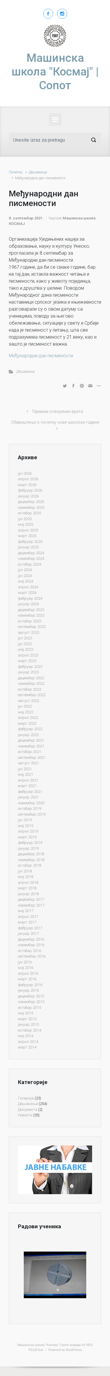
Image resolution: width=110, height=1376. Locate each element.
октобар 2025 (29, 513)
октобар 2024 (29, 564)
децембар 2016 (31, 939)
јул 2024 (25, 570)
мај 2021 (25, 774)
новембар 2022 (31, 683)
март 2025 (27, 536)
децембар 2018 (31, 854)
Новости (25, 1115)
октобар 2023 (29, 621)
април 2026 (28, 479)
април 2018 (28, 882)
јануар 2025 (28, 547)
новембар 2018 (31, 860)
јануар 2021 (28, 797)
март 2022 (27, 723)
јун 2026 (25, 473)
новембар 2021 (31, 746)
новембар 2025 (31, 507)
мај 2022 (25, 712)
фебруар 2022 (30, 729)
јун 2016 (25, 962)
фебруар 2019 (30, 842)
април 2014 (28, 1041)
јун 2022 (25, 706)
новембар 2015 (31, 1002)
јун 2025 (25, 519)
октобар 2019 (29, 808)
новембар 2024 (31, 558)
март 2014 (27, 1047)
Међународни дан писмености (41, 355)
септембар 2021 (31, 757)
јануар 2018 (28, 894)
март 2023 (27, 661)
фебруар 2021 (30, 791)
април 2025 (28, 530)
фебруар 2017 (30, 928)
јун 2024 (25, 575)
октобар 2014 (29, 1030)
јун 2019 (25, 820)
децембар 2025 (31, 501)
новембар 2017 (31, 905)
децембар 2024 (31, 553)
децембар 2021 (31, 740)
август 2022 (28, 700)
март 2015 (27, 1019)
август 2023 (28, 632)
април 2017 (28, 916)
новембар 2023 (31, 615)
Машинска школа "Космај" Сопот (43, 1345)
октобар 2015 (29, 1007)
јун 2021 (25, 769)
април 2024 (28, 587)
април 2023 (28, 655)
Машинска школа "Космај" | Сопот (55, 71)
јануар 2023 (28, 672)
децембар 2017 (31, 899)
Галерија (26, 1098)
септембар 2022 (31, 695)
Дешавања (38, 172)
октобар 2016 (29, 951)
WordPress (74, 1350)
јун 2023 (25, 644)
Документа (27, 1109)
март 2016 (27, 979)
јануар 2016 (28, 990)
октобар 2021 (29, 751)
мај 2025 (25, 524)
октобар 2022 (29, 689)
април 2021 (28, 780)
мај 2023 (25, 649)
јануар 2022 (28, 735)
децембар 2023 (31, 610)
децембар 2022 (31, 678)
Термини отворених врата (57, 411)
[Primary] (55, 119)
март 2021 (27, 786)
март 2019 (27, 837)
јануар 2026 (28, 496)
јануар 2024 (28, 604)
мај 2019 (25, 826)
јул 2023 (25, 638)
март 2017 (27, 922)
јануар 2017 (28, 933)
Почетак (16, 172)
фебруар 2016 (30, 985)
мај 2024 (25, 581)
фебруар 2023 (30, 666)
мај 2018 (25, 876)
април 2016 (28, 973)
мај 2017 (25, 911)
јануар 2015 (28, 1024)
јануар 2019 (28, 848)
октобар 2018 (29, 865)
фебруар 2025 (30, 541)
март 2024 (27, 592)
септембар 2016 (31, 956)
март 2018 (27, 888)
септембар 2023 (31, 626)
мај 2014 (25, 1036)
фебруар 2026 (30, 490)
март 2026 (27, 485)
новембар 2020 (31, 803)
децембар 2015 (31, 996)
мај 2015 (25, 1013)
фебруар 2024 (30, 598)
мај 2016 (25, 967)
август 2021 (28, 763)
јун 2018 (25, 871)
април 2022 (28, 717)
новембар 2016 (31, 945)
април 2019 (28, 831)
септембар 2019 (31, 814)
